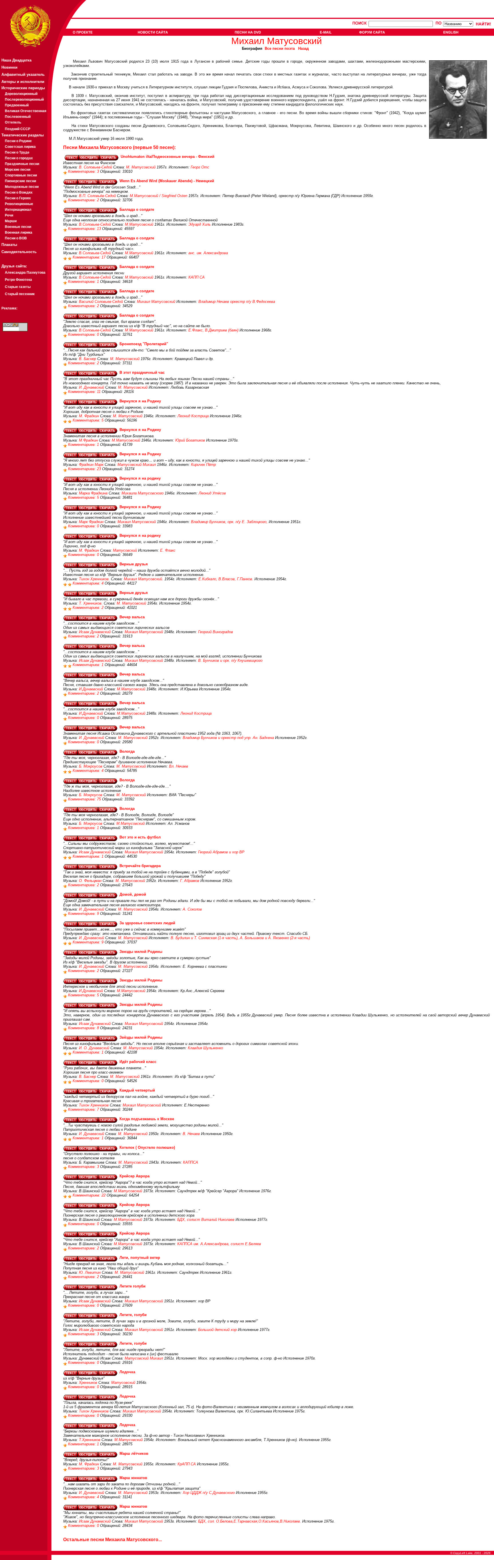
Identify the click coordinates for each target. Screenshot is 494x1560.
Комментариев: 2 (84, 200)
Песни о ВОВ (16, 238)
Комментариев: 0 (84, 334)
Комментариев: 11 (85, 391)
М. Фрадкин (89, 416)
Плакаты (9, 245)
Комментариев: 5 (89, 420)
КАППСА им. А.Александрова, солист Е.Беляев (219, 1244)
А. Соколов (192, 909)
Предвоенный (17, 105)
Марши (11, 221)
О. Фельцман (90, 881)
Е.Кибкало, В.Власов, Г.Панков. (225, 579)
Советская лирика (20, 147)
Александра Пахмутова (25, 273)
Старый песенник (20, 294)
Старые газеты (18, 287)
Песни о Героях (18, 198)
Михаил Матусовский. (143, 579)
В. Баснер (87, 359)
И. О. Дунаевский (94, 1048)
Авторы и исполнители (22, 82)
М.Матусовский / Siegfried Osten (158, 196)
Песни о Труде (17, 152)
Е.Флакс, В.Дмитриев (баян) (213, 330)
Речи (9, 215)
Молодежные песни (22, 187)
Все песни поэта (280, 48)
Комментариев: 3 (84, 171)
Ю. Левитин (90, 1272)
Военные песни (18, 227)
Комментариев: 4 (89, 583)
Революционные (19, 204)
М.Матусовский (139, 224)
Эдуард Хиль (199, 224)
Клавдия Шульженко (205, 1048)
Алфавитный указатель (23, 74)
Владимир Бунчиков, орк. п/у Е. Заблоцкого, (229, 522)
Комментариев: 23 (85, 469)
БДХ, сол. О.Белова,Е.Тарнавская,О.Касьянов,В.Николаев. (249, 1521)
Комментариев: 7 (84, 1109)
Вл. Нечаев (178, 766)
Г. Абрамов (189, 881)
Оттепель (13, 122)
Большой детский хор (217, 1330)
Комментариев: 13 (85, 228)
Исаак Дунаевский (95, 632)
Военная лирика (18, 232)
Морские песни (17, 170)
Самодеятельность (19, 252)
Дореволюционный (21, 94)
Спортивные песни (21, 175)
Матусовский (125, 550)
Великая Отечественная (25, 111)
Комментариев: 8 (84, 1028)
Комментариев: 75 (85, 799)
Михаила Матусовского (142, 493)
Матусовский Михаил (136, 464)
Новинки (9, 67)
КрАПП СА (187, 1464)
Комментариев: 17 (90, 257)
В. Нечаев (191, 1134)
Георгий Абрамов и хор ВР (221, 852)
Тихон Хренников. (94, 579)
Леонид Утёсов (212, 493)
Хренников (88, 1382)
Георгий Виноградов (215, 632)
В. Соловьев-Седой (95, 167)
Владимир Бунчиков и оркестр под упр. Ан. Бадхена (228, 738)
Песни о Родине (18, 141)
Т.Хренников (89, 1440)
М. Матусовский (141, 167)
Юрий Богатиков (190, 440)
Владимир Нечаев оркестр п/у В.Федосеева (236, 301)
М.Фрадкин (88, 440)
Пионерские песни (20, 181)
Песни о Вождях (19, 192)
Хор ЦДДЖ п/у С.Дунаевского (209, 1493)
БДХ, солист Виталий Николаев (205, 1219)
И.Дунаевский (91, 689)
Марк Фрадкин (91, 522)
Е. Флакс (168, 550)
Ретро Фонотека (18, 280)
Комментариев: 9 (84, 913)
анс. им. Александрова (208, 253)
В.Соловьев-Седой (95, 224)
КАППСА (190, 1162)
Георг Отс (200, 167)
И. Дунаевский (91, 387)
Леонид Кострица (193, 416)
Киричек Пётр (203, 464)
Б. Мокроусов (90, 766)
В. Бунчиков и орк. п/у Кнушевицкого (230, 660)
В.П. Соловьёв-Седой (97, 196)
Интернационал (18, 210)
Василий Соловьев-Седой (101, 301)
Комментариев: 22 (90, 1195)
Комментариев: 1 (84, 281)
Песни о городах (19, 158)
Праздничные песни (22, 164)
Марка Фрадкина (93, 493)
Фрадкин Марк (91, 464)
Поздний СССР (17, 129)
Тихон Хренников (94, 1105)
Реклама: (9, 308)
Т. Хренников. (91, 603)
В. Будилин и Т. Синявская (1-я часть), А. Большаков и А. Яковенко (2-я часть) (240, 938)
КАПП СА (196, 277)
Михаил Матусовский (156, 301)
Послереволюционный (24, 100)
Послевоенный (18, 117)
